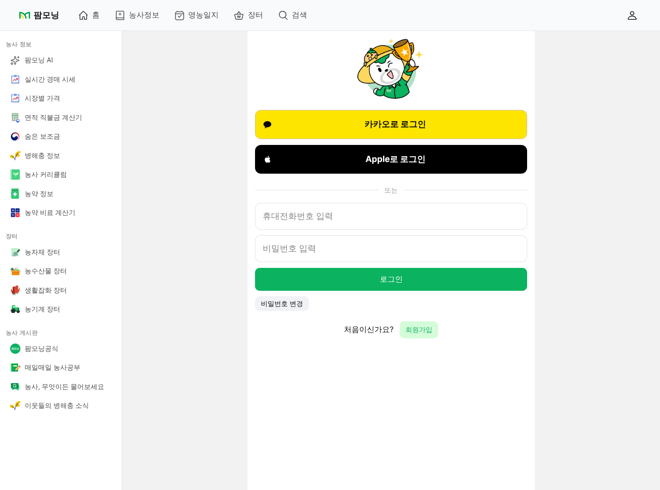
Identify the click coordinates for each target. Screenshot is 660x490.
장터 (255, 14)
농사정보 (144, 14)
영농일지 (203, 14)
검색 (299, 14)
